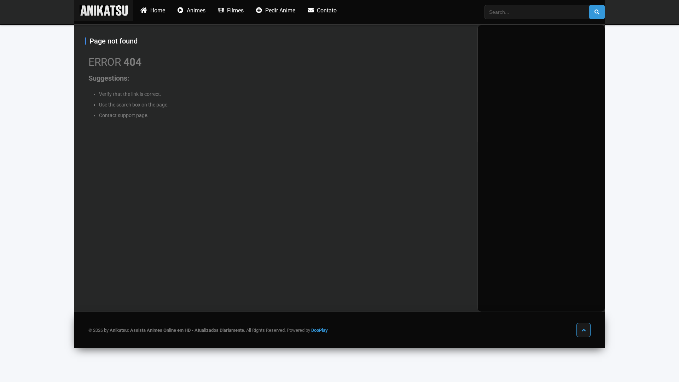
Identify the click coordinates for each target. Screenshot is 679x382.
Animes (195, 10)
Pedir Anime (279, 10)
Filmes (235, 10)
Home (157, 10)
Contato (326, 10)
